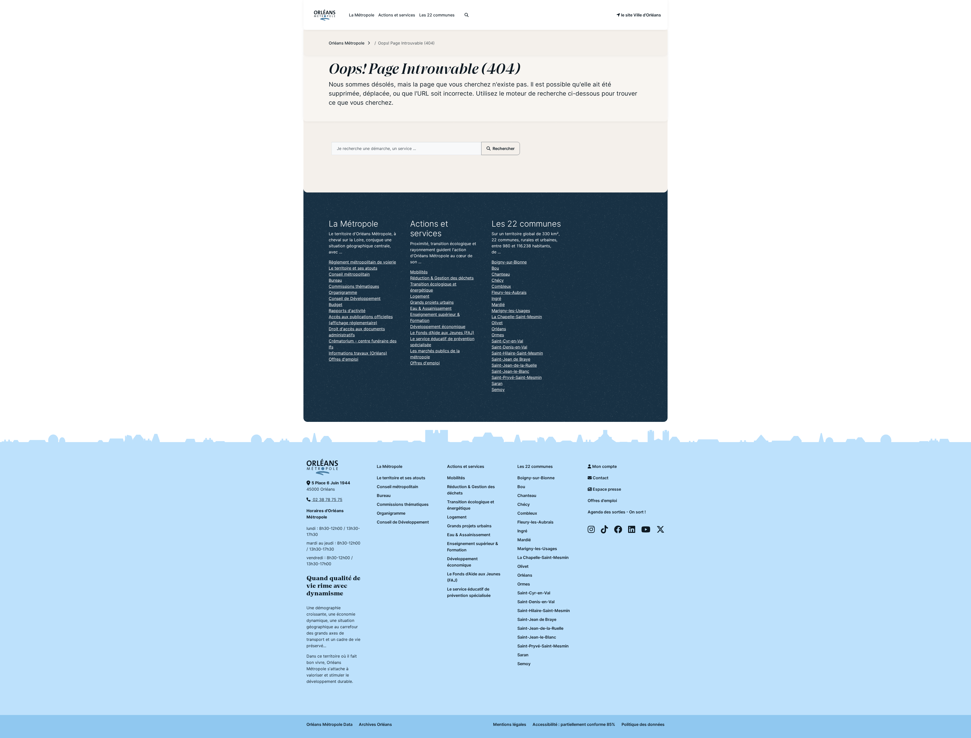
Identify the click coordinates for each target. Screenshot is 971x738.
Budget (335, 304)
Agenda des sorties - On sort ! (617, 511)
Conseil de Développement (355, 298)
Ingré (496, 298)
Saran (497, 383)
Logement (419, 296)
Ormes (498, 334)
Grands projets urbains (432, 302)
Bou (495, 268)
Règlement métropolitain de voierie (362, 262)
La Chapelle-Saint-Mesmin (517, 316)
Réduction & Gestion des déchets (442, 277)
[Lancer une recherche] (466, 15)
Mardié (498, 304)
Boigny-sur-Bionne (509, 262)
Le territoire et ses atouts (353, 268)
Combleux (501, 286)
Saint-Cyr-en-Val (507, 340)
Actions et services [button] (396, 14)
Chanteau (501, 274)
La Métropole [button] (361, 14)
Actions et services (465, 466)
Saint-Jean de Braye (511, 359)
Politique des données (643, 724)
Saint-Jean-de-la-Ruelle (514, 365)
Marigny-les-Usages (511, 310)
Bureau (335, 280)
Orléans (499, 328)
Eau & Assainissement (431, 308)
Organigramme (343, 292)
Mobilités (419, 271)
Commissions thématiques (354, 286)
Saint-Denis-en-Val (509, 347)
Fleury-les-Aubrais (509, 292)
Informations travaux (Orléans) (358, 353)
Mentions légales (509, 724)
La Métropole (389, 466)
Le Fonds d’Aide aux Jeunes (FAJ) (442, 332)
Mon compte (604, 466)
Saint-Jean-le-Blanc (510, 371)
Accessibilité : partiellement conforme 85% (574, 724)
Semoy (498, 389)
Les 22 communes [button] (437, 14)
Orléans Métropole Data (329, 724)
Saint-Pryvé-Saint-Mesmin (517, 377)
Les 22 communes (535, 466)
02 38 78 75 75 (327, 499)
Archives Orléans (375, 724)
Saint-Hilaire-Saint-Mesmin (517, 353)
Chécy (498, 280)
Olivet (497, 322)
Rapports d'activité (347, 310)
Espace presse (606, 489)
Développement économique (437, 326)
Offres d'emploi (343, 359)
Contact (600, 477)
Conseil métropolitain (349, 274)
